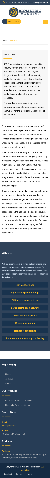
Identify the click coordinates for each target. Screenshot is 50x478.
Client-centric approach (25, 315)
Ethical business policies (25, 300)
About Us (9, 379)
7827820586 (10, 2)
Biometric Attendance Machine (18, 400)
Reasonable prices (25, 323)
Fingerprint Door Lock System (18, 405)
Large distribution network (25, 307)
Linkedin (28, 474)
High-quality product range (25, 292)
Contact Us (10, 383)
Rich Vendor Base (25, 285)
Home (4, 41)
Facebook (8, 474)
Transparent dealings (25, 330)
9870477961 (22, 2)
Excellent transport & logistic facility (25, 338)
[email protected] (9, 426)
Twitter (19, 474)
